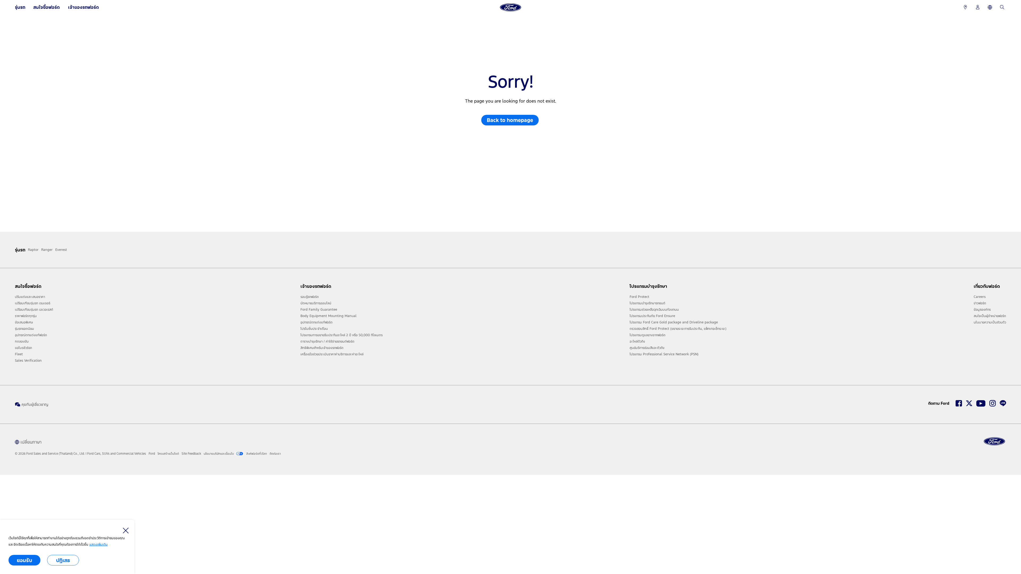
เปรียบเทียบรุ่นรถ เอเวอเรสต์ (34, 309)
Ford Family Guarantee (318, 309)
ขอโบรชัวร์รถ (23, 348)
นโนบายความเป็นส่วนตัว (990, 322)
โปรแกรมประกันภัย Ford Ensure (652, 316)
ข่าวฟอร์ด (980, 303)
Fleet (19, 354)
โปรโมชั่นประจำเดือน (314, 329)
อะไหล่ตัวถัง (637, 341)
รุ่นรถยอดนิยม (24, 329)
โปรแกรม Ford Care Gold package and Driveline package (674, 322)
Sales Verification (28, 360)
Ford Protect (639, 297)
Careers (980, 297)
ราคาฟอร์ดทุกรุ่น (26, 316)
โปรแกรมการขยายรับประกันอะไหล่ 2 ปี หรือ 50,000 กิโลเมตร (341, 335)
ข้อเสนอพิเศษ (24, 322)
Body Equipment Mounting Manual (328, 316)
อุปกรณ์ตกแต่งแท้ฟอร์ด (31, 335)
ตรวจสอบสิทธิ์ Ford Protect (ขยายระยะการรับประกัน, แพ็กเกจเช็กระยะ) (678, 329)
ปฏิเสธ (63, 560)
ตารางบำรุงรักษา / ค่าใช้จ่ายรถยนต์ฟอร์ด (327, 341)
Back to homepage (510, 120)
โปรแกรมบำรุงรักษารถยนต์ (647, 303)
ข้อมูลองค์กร (982, 309)
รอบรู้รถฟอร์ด (309, 297)
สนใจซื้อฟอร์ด (46, 7)
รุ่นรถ (20, 7)
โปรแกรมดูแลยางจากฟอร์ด (648, 335)
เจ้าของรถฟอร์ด (83, 7)
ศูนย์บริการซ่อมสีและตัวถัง (647, 348)
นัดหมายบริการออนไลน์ (315, 303)
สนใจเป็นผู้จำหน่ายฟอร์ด (990, 316)
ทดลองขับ (22, 341)
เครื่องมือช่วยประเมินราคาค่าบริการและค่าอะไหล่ (331, 354)
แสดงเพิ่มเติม (98, 544)
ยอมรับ (24, 560)
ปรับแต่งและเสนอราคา (30, 297)
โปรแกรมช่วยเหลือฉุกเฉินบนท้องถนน (654, 309)
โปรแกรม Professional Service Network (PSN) (664, 354)
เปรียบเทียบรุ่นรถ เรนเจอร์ (32, 303)
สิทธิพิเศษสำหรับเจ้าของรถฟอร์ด (322, 348)
